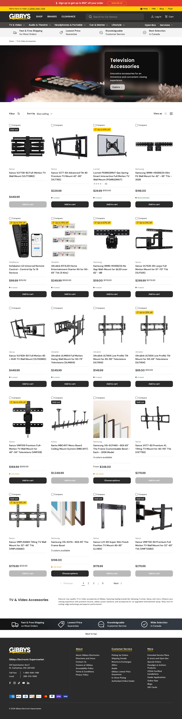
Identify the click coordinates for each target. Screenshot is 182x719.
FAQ (154, 8)
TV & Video (15, 25)
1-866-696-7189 (31, 672)
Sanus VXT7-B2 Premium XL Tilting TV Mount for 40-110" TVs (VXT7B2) (153, 449)
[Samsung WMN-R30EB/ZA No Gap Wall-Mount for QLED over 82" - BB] (112, 239)
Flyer (170, 8)
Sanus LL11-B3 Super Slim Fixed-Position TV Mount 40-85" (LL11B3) (111, 545)
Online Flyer (152, 680)
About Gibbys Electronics (87, 655)
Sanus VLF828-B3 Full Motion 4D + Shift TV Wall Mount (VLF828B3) (27, 357)
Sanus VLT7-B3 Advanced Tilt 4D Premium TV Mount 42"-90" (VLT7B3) (69, 176)
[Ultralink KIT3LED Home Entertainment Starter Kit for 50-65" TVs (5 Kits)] (70, 239)
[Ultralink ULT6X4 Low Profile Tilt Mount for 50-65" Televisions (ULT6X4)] (154, 329)
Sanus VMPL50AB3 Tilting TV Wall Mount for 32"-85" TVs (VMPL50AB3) (27, 545)
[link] (66, 583)
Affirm (114, 665)
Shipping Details (119, 658)
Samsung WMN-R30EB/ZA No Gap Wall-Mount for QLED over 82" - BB (110, 269)
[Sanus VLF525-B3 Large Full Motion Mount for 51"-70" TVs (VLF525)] (154, 239)
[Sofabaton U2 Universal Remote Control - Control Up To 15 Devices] (28, 239)
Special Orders (154, 661)
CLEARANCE (68, 16)
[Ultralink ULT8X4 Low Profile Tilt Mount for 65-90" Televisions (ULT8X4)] (112, 329)
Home (11, 41)
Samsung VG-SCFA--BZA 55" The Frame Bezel (69, 543)
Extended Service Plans (158, 655)
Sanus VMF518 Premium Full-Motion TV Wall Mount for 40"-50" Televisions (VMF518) (25, 449)
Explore (117, 86)
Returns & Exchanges (121, 661)
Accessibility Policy (84, 668)
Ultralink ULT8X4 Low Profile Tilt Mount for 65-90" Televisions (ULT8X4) (110, 359)
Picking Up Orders (120, 655)
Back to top (91, 634)
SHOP (39, 16)
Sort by (31, 113)
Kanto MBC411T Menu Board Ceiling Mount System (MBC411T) (69, 447)
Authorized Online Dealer (123, 681)
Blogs (149, 684)
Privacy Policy (82, 674)
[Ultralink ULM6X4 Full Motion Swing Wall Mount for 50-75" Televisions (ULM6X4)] (70, 329)
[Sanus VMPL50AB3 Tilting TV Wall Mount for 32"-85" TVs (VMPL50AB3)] (28, 516)
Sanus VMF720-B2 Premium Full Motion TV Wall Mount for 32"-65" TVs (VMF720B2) (154, 545)
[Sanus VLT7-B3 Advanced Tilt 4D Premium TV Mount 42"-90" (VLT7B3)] (70, 146)
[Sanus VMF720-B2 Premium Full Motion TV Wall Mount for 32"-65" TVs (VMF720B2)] (154, 516)
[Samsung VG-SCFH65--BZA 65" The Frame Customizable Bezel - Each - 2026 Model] (112, 419)
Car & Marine (97, 25)
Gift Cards (152, 687)
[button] (169, 16)
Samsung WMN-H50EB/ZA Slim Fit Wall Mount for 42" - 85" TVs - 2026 (153, 176)
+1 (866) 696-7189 (36, 8)
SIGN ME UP (117, 3)
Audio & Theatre (38, 25)
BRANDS (52, 16)
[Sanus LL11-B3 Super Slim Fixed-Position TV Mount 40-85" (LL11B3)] (112, 516)
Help (145, 8)
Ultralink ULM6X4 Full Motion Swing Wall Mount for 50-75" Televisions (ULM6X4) (67, 359)
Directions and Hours (85, 658)
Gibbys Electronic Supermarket (28, 708)
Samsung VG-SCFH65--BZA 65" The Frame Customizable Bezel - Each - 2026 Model (111, 449)
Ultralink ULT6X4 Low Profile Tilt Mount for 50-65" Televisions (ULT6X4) (152, 359)
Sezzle (114, 668)
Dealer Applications (156, 677)
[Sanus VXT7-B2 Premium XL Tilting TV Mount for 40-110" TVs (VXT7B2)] (154, 419)
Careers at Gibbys (84, 665)
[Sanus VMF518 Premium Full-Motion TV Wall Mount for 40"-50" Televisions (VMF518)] (28, 419)
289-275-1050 (30, 676)
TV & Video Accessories (26, 41)
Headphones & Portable (68, 25)
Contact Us (81, 661)
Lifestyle (117, 25)
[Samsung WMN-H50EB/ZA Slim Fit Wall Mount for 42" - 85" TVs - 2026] (154, 146)
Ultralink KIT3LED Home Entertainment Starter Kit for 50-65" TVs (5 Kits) (69, 269)
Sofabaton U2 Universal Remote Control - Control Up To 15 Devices (26, 269)
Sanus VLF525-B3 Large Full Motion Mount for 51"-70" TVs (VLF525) (151, 269)
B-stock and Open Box (157, 658)
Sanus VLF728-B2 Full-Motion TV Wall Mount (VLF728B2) (27, 174)
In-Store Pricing (119, 677)
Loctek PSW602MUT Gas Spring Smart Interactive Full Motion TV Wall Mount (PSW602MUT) (111, 176)
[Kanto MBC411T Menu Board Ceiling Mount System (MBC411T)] (70, 419)
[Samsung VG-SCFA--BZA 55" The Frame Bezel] (70, 516)
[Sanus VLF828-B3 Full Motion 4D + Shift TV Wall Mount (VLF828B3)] (28, 329)
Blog (162, 8)
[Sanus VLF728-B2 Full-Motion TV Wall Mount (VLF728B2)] (28, 146)
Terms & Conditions (85, 671)
